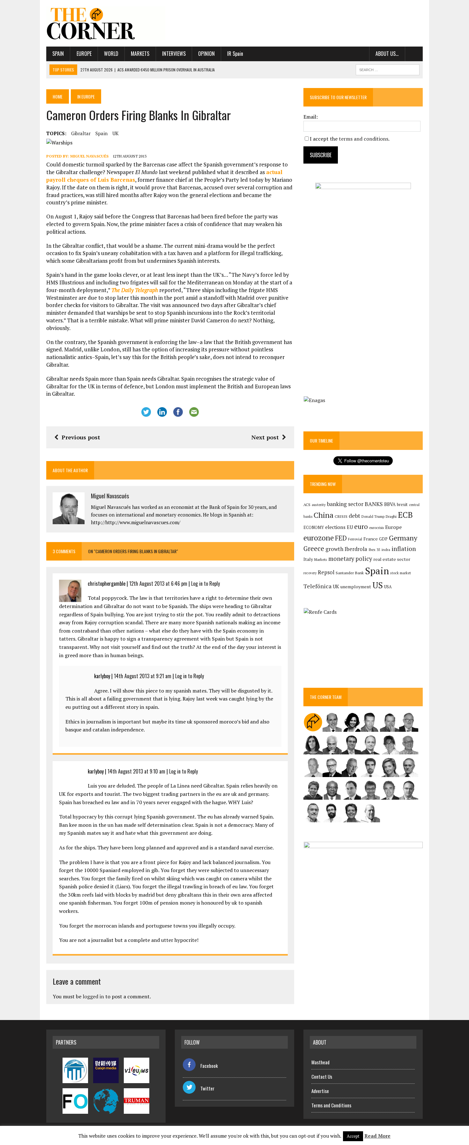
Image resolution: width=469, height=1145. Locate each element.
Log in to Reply (205, 583)
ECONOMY (313, 527)
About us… (387, 53)
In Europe (86, 96)
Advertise (320, 1090)
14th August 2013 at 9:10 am (136, 771)
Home (58, 96)
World (111, 53)
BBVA (390, 504)
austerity (319, 504)
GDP (383, 539)
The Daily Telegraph (134, 290)
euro (361, 526)
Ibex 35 (374, 549)
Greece (313, 548)
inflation (403, 549)
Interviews (174, 53)
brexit (402, 504)
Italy (308, 559)
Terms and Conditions (331, 1105)
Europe (84, 53)
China (323, 515)
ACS (306, 504)
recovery (309, 573)
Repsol (326, 572)
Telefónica (317, 586)
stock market (400, 572)
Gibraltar (81, 133)
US (377, 585)
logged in (93, 996)
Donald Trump (372, 516)
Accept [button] (353, 1136)
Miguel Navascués (89, 156)
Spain (58, 53)
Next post (265, 437)
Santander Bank (350, 573)
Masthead (320, 1062)
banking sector (345, 504)
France (370, 539)
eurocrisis (376, 527)
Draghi (391, 516)
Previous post (81, 437)
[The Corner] (106, 23)
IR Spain (235, 53)
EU (350, 527)
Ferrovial (355, 539)
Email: (310, 116)
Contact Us (321, 1076)
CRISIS (341, 516)
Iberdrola (356, 549)
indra (386, 549)
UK (115, 133)
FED (341, 538)
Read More (377, 1136)
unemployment (355, 587)
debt (354, 515)
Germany (403, 537)
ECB (405, 515)
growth (334, 549)
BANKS (374, 504)
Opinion (206, 53)
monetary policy (350, 558)
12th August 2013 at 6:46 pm (158, 583)
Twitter (207, 1088)
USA (388, 587)
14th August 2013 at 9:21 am (142, 676)
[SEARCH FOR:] (388, 69)
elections (335, 527)
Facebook (209, 1065)
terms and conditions (363, 138)
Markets (140, 53)
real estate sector (391, 559)
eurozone (318, 538)
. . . (414, 53)
